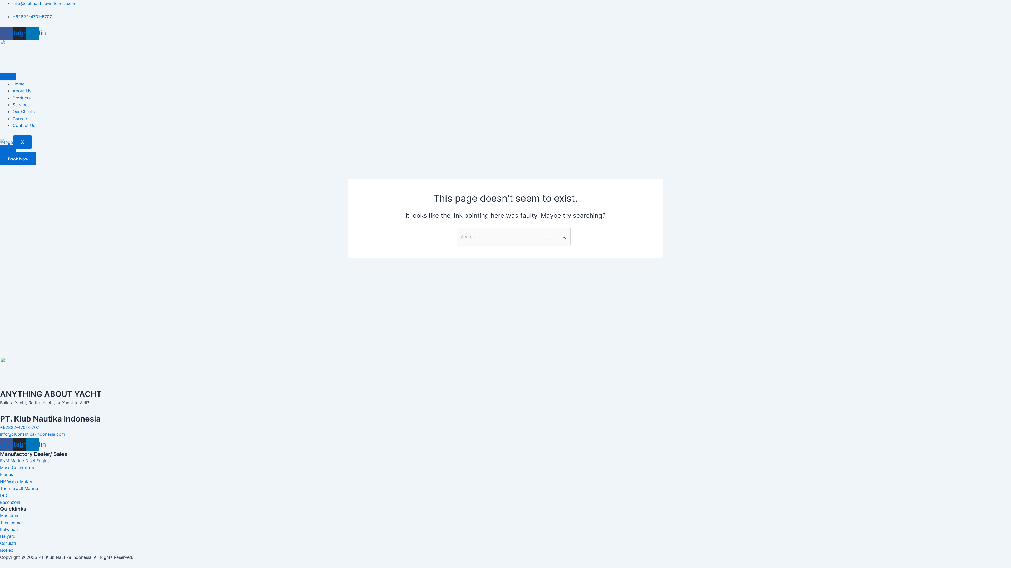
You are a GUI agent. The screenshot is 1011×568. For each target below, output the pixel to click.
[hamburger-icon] (8, 76)
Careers (20, 118)
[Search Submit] (565, 237)
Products (22, 97)
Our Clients (24, 111)
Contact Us (24, 125)
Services (21, 104)
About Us (22, 90)
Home (18, 84)
